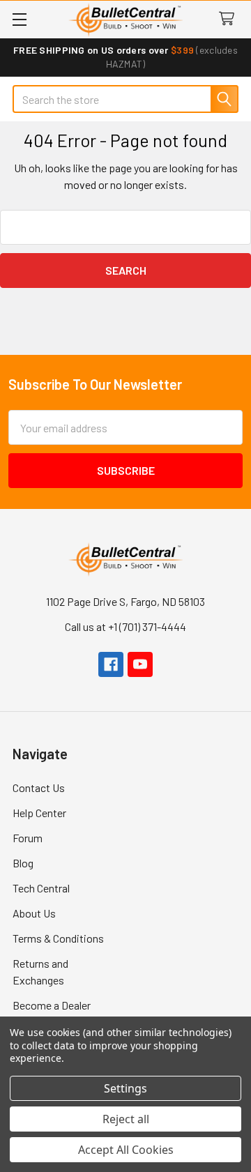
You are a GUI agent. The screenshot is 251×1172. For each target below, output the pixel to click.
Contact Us (39, 787)
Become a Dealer (52, 1005)
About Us (34, 913)
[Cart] (229, 19)
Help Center (39, 812)
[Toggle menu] (19, 19)
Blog (23, 862)
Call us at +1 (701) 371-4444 (125, 626)
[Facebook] (110, 664)
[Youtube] (140, 664)
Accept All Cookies (126, 1149)
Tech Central (41, 888)
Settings (125, 1088)
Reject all (125, 1119)
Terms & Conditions (58, 938)
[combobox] (125, 99)
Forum (28, 837)
